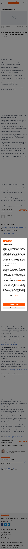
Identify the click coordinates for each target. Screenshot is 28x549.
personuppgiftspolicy (6, 281)
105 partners (15, 295)
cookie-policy (19, 280)
